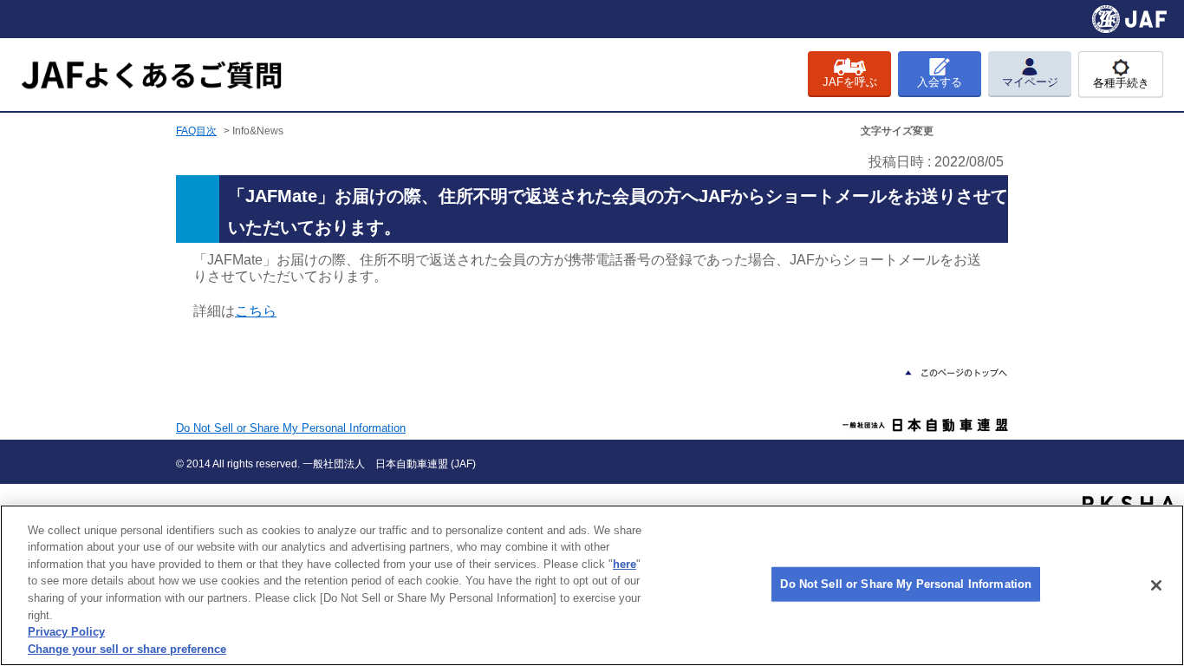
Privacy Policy (66, 631)
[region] (592, 585)
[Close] (1156, 585)
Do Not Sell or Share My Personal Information (905, 584)
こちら (255, 311)
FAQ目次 (196, 131)
